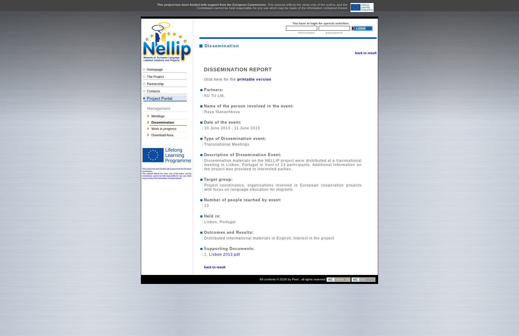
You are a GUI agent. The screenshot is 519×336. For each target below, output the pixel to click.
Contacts (153, 91)
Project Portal (159, 98)
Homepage (155, 69)
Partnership (155, 84)
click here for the (237, 79)
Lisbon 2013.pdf (224, 254)
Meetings (158, 116)
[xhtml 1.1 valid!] (338, 279)
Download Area (162, 135)
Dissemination (162, 122)
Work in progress (164, 129)
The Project (155, 77)
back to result (366, 53)
